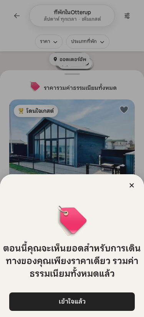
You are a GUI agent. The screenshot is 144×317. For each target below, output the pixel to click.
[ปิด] (132, 185)
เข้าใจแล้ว (72, 301)
